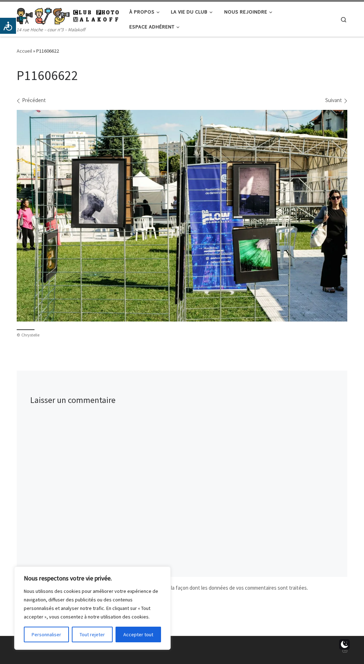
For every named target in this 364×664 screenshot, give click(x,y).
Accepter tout (138, 634)
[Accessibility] (8, 26)
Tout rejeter (92, 634)
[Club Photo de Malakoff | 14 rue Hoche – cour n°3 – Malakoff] (68, 15)
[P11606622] (182, 216)
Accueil (24, 51)
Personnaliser (46, 634)
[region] (92, 608)
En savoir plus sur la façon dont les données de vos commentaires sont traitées (219, 587)
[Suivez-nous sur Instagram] (344, 650)
